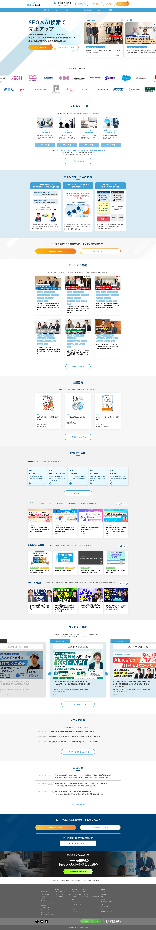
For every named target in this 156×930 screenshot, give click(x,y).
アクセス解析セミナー (87, 894)
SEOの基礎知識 (76, 891)
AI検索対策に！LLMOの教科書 (82, 3)
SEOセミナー (85, 891)
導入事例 (46, 10)
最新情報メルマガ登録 (95, 3)
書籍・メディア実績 (104, 909)
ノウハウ (74, 906)
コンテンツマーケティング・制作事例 (63, 894)
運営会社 (103, 899)
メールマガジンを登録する (78, 843)
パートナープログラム (45, 909)
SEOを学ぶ (66, 10)
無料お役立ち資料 (88, 10)
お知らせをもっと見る (78, 804)
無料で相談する (40, 47)
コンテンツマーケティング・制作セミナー (91, 896)
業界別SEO (75, 896)
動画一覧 (122, 584)
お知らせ (102, 896)
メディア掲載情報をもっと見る (78, 752)
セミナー (100, 10)
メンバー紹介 (103, 891)
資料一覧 (122, 546)
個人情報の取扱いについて (106, 901)
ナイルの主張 (75, 911)
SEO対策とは (103, 889)
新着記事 (75, 902)
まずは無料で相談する (78, 871)
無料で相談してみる (56, 251)
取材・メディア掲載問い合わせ (107, 911)
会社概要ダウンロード (109, 3)
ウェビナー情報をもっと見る (78, 704)
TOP (36, 889)
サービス (56, 10)
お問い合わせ (122, 4)
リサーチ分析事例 (59, 896)
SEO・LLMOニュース (77, 904)
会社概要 (109, 10)
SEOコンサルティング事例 (61, 891)
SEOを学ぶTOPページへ (78, 493)
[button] (131, 20)
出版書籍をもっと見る (78, 437)
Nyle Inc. (76, 927)
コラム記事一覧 (120, 504)
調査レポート (75, 909)
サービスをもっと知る (78, 161)
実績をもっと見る (78, 366)
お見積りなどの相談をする (91, 921)
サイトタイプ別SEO (77, 894)
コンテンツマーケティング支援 (47, 903)
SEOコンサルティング (45, 891)
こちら (84, 881)
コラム (76, 10)
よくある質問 (103, 894)
